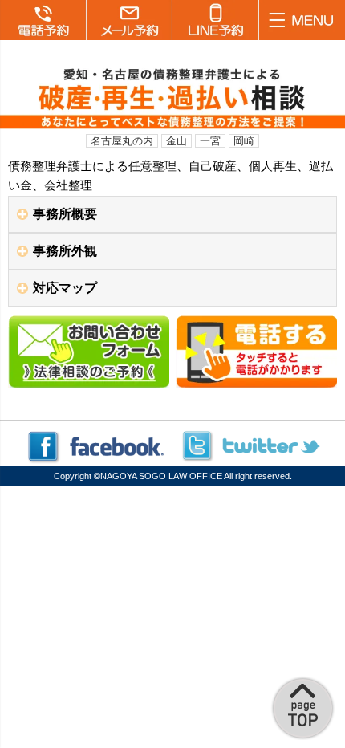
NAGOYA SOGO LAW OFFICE (161, 476)
